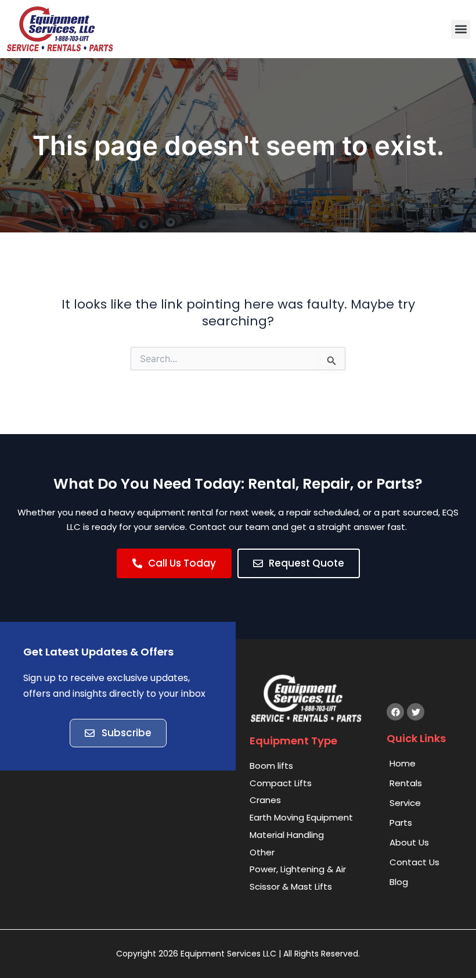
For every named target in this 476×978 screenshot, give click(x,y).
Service (405, 803)
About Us (409, 842)
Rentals (406, 783)
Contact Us (414, 862)
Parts (401, 822)
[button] (460, 29)
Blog (399, 882)
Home (403, 763)
